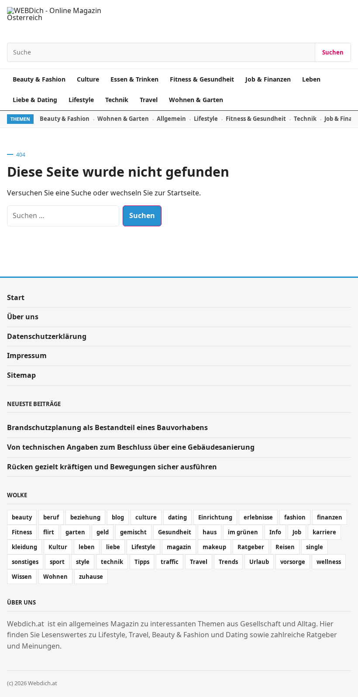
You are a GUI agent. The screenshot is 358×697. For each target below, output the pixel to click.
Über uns (22, 316)
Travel (149, 100)
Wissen (22, 577)
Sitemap (21, 375)
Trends (228, 562)
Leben (311, 79)
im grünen (243, 532)
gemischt (133, 532)
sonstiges (25, 562)
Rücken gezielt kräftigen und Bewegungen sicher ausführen (112, 467)
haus (210, 532)
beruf (51, 517)
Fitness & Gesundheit (202, 79)
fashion (295, 517)
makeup (214, 547)
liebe (113, 547)
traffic (170, 562)
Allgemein (171, 119)
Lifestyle (81, 100)
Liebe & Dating (35, 100)
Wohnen (55, 577)
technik (112, 562)
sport (57, 562)
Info (275, 532)
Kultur (57, 547)
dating (177, 517)
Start (15, 297)
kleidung (24, 547)
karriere (324, 532)
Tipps (141, 562)
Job (297, 532)
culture (146, 517)
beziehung (85, 517)
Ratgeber (251, 547)
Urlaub (259, 562)
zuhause (91, 577)
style (83, 562)
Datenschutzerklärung (46, 336)
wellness (329, 562)
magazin (179, 547)
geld (102, 532)
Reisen (285, 547)
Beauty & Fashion (39, 79)
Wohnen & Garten (196, 100)
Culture (88, 79)
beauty (22, 517)
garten (75, 532)
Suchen (333, 52)
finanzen (329, 517)
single (314, 547)
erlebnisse (258, 517)
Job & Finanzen (268, 79)
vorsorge (292, 562)
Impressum (27, 355)
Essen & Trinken (134, 79)
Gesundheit (174, 532)
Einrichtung (215, 517)
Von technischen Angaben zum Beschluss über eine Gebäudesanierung (131, 447)
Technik (116, 100)
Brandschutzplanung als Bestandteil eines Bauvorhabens (107, 427)
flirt (48, 532)
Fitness (22, 532)
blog (118, 517)
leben (87, 547)
